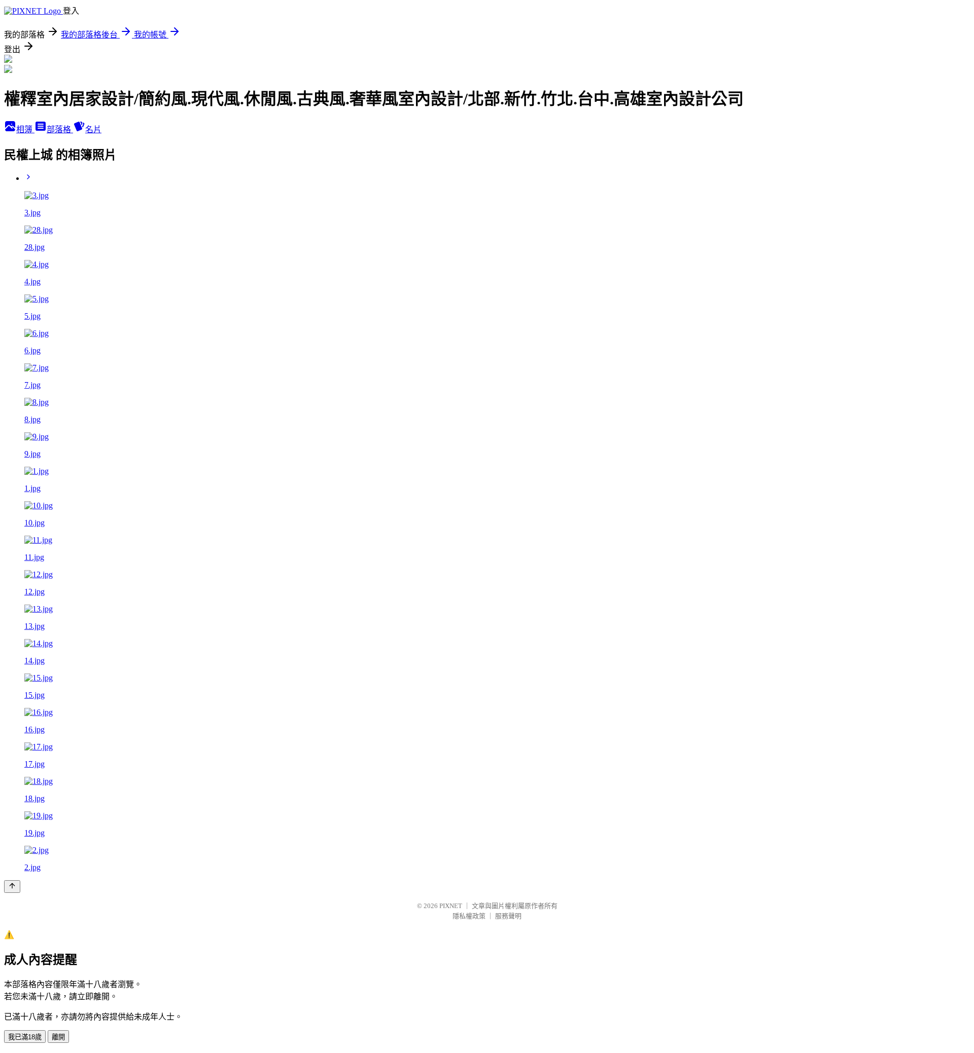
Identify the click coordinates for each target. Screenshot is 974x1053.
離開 (58, 1037)
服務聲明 (508, 916)
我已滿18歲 (25, 1037)
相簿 (25, 129)
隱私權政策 (469, 916)
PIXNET (450, 906)
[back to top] (12, 886)
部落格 (60, 129)
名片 (93, 129)
